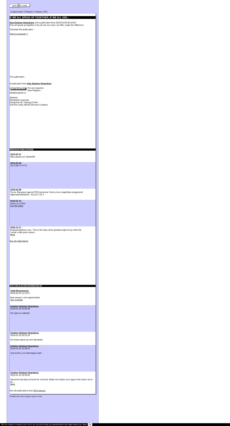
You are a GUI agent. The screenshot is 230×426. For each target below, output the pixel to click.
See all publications (19, 241)
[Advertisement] (32, 54)
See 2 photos (16, 300)
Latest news (17, 12)
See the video (16, 206)
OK (90, 425)
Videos (38, 12)
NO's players (39, 391)
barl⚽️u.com (19, 5)
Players (28, 12)
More (12, 235)
